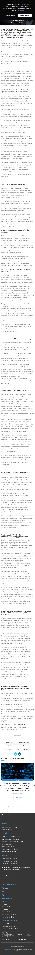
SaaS (9, 745)
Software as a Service (13, 749)
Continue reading (17, 797)
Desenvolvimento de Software (13, 739)
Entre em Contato (9, 920)
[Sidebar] (2, 289)
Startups (25, 749)
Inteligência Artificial (23, 742)
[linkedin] (19, 754)
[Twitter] (15, 754)
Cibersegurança (17, 735)
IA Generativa (9, 742)
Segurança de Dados (21, 745)
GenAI (27, 739)
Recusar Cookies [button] (10, 15)
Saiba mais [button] (20, 10)
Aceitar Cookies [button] (24, 15)
